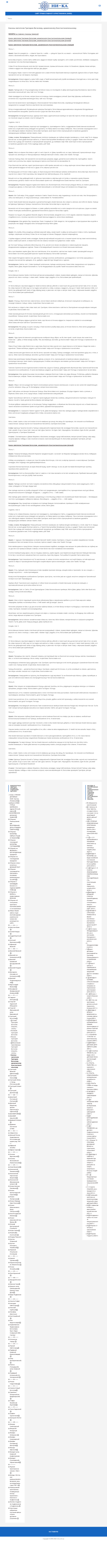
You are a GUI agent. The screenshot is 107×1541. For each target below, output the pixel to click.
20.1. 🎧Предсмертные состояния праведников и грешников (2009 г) (92, 1180)
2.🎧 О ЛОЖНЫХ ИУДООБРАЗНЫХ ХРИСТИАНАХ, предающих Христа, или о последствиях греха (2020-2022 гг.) (92, 828)
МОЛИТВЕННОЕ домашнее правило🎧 (14, 815)
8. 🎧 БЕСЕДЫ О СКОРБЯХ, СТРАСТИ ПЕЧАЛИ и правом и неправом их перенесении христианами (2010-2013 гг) (92, 985)
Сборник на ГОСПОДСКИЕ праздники (14, 859)
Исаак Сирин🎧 (15, 1230)
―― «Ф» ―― (14, 1422)
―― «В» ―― (14, 949)
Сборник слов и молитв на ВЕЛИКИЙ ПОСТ (15, 865)
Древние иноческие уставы (13, 1126)
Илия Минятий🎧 (15, 1167)
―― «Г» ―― (14, 995)
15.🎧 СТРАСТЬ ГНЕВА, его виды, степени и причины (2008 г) (92, 1086)
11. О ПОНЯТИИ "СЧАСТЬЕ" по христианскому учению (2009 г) (91, 1038)
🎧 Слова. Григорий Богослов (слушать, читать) (14, 1025)
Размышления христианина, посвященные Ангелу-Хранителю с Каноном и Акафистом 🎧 (14, 1494)
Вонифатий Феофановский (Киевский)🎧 (15, 991)
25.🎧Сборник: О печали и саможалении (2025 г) (91, 1229)
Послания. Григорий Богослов (14, 1033)
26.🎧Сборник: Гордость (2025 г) (92, 1235)
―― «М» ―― (14, 1278)
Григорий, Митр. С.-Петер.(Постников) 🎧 (15, 1082)
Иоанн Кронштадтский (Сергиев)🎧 (15, 1193)
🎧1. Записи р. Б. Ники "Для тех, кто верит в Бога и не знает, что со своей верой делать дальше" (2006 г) (92, 813)
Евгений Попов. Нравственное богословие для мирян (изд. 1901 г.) (15, 1139)
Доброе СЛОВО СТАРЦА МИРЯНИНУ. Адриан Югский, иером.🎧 (14, 807)
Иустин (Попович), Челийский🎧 (14, 1245)
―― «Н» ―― (14, 1299)
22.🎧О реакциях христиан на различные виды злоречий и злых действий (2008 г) (92, 1199)
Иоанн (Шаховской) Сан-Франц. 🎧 (15, 1220)
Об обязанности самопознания (91, 804)
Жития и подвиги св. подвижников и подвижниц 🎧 (15, 1504)
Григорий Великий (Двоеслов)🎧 (14, 1071)
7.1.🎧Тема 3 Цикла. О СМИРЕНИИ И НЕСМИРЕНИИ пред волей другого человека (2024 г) (92, 969)
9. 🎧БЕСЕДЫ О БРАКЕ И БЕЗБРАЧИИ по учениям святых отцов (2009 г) (91, 1014)
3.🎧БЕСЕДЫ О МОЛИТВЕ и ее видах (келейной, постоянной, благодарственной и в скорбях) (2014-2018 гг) (92, 860)
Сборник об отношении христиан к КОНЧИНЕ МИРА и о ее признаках (15, 904)
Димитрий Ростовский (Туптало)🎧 (14, 1099)
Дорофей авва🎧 (15, 1114)
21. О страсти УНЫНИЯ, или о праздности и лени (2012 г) (91, 1190)
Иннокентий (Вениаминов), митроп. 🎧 (14, 1182)
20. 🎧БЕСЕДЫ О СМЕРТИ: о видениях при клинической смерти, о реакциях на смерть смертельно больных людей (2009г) (91, 1163)
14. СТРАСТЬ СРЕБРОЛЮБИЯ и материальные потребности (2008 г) (92, 1077)
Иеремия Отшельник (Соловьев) (13, 1252)
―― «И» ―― (14, 1165)
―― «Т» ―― (14, 1407)
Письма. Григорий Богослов (14, 1039)
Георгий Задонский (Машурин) (13, 1004)
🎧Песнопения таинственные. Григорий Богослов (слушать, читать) (16, 1048)
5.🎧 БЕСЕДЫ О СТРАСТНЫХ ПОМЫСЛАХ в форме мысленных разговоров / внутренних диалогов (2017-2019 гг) (91, 919)
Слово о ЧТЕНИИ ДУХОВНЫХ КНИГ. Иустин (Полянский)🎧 (14, 798)
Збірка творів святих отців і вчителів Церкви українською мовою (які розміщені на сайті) (15, 917)
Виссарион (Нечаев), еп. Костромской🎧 (15, 974)
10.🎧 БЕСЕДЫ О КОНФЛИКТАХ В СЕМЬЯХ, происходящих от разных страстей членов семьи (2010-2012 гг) (92, 1026)
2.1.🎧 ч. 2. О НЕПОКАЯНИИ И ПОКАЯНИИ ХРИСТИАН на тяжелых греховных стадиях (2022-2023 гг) (92, 844)
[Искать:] (53, 18)
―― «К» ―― (14, 1256)
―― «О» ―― (14, 1337)
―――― (12, 1464)
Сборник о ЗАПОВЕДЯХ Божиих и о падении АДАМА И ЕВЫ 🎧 (15, 886)
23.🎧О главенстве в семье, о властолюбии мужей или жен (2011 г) (92, 1209)
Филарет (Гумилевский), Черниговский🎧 (15, 1460)
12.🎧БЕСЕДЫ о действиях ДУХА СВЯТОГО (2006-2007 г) (91, 1046)
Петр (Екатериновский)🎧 (15, 1360)
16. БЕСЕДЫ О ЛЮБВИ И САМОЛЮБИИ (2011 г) (91, 1095)
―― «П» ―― (14, 1344)
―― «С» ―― (14, 1386)
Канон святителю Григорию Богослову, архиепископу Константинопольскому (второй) (39, 40)
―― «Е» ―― (14, 1131)
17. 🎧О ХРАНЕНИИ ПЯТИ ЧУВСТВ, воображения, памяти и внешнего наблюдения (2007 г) (92, 1107)
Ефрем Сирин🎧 (15, 1150)
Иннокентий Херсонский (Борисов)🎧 (14, 1176)
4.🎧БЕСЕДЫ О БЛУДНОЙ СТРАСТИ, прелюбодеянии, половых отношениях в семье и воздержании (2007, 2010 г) (92, 900)
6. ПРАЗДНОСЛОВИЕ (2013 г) (92, 945)
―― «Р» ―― (14, 1379)
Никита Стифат (15, 1301)
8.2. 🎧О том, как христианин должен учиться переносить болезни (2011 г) (91, 1004)
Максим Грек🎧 (15, 1284)
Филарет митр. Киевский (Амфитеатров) (14, 1454)
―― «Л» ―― (14, 1271)
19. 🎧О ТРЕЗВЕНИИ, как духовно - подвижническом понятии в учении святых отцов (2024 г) (92, 1132)
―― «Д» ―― (14, 1095)
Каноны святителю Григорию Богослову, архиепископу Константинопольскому (16, 1061)
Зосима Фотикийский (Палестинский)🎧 (15, 1161)
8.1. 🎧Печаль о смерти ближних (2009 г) (92, 996)
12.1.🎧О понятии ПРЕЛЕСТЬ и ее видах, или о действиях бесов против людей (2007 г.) (92, 1056)
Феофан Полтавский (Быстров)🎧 (14, 1443)
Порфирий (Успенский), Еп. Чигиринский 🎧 (15, 1375)
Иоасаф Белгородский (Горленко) (14, 1226)
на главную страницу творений (23, 34)
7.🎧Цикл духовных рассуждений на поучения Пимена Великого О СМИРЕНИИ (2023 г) (92, 955)
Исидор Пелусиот (15, 1237)
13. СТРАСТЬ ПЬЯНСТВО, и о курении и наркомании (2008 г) (91, 1067)
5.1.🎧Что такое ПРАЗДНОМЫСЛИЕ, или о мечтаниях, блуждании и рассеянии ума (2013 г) (91, 935)
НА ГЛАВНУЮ (53, 1532)
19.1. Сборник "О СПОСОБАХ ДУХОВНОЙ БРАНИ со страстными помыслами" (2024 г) (91, 1146)
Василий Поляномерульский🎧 (15, 980)
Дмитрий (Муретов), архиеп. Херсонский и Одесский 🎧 (14, 1107)
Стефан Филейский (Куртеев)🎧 (14, 1403)
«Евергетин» (14, 1133)
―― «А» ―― (14, 925)
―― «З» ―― (14, 1152)
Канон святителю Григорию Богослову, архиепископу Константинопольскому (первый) (39, 38)
